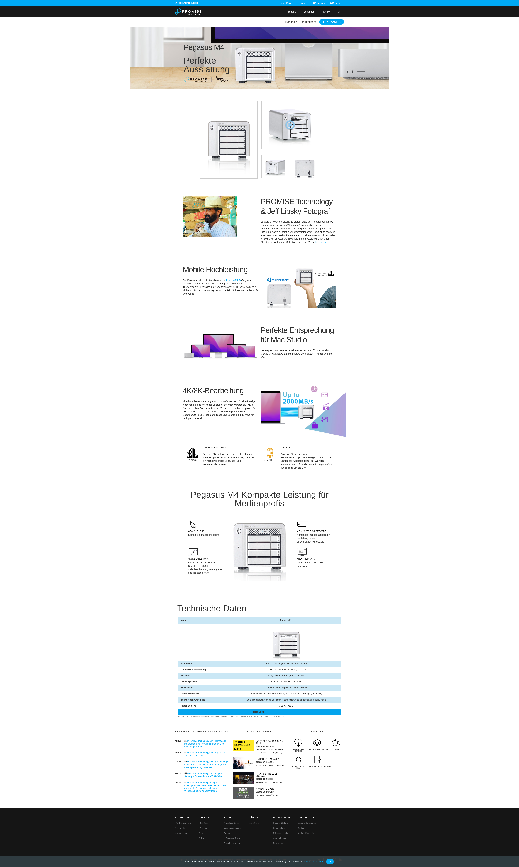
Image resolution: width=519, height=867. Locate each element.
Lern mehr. (321, 242)
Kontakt (301, 828)
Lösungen (309, 11)
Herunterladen (308, 21)
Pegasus (203, 828)
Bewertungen (279, 843)
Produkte (291, 11)
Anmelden (320, 3)
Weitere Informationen (313, 861)
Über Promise (287, 3)
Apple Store (254, 823)
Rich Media (180, 828)
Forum (227, 833)
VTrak (202, 838)
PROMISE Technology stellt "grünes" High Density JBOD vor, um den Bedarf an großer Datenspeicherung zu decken (206, 765)
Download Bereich (232, 823)
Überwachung (181, 833)
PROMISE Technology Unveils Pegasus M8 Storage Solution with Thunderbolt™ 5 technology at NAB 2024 (205, 744)
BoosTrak (203, 823)
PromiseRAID (233, 280)
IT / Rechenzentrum (184, 823)
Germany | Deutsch (188, 3)
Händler (326, 11)
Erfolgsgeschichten (281, 833)
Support (303, 3)
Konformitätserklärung (307, 833)
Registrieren (338, 3)
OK (330, 862)
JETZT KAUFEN (331, 21)
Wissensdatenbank (232, 828)
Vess (201, 833)
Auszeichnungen (280, 838)
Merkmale (291, 21)
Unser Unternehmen (307, 823)
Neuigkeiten (281, 817)
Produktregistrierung (233, 843)
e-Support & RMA (232, 838)
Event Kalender (280, 828)
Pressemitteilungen (281, 823)
